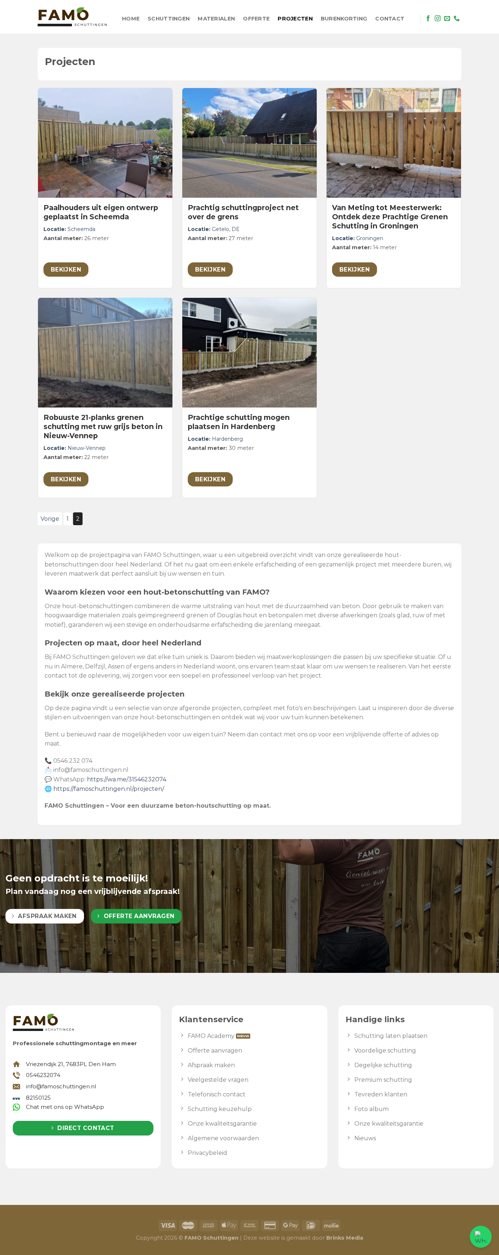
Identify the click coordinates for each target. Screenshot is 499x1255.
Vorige (50, 518)
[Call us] (457, 18)
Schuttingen (169, 18)
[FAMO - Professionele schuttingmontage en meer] (72, 16)
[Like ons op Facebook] (428, 18)
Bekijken (66, 269)
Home (131, 18)
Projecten (295, 18)
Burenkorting (344, 18)
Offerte (256, 18)
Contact (389, 18)
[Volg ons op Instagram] (438, 18)
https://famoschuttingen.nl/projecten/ (108, 788)
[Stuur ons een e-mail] (447, 18)
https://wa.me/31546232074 (126, 779)
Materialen (216, 18)
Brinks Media (344, 1238)
